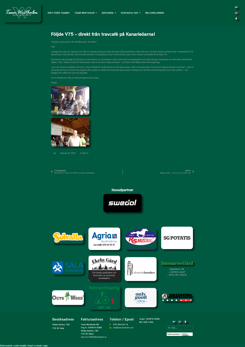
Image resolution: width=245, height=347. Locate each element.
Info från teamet (59, 12)
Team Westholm (84, 12)
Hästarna (108, 12)
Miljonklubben (154, 12)
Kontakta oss (129, 12)
